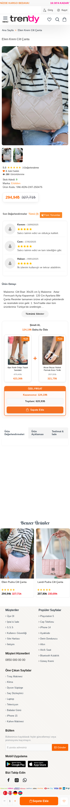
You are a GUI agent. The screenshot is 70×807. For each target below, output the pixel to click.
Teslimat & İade (58, 433)
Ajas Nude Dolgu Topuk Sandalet (18, 368)
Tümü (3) (33, 214)
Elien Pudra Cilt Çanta (14, 582)
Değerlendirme (30, 168)
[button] (39, 801)
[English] (10, 793)
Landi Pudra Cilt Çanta (50, 582)
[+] (15, 801)
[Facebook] (8, 780)
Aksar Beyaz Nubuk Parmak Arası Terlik (52, 368)
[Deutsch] (15, 793)
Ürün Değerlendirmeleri (14, 433)
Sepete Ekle (37, 409)
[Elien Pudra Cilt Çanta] (17, 553)
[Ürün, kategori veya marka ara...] (56, 19)
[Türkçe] (5, 793)
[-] (4, 801)
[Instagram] (16, 780)
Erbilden (15, 183)
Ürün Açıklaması (37, 433)
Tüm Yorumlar (52, 215)
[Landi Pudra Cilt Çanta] (53, 553)
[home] (7, 30)
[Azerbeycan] (20, 793)
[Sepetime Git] (65, 19)
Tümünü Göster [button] (35, 314)
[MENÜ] (5, 19)
